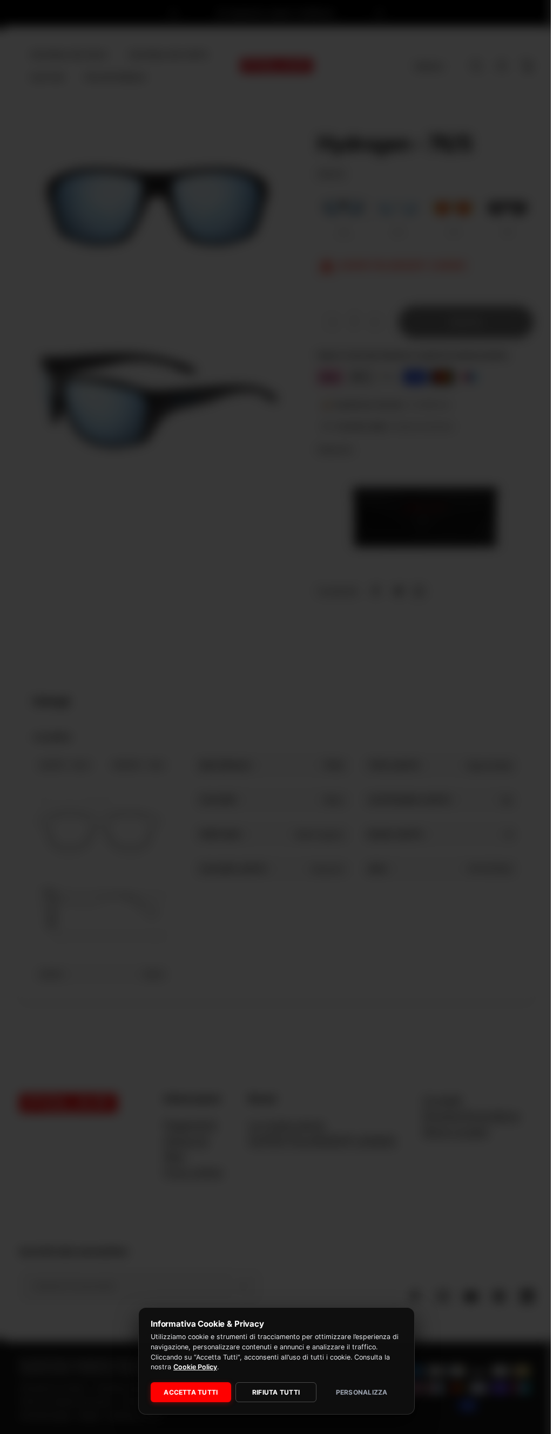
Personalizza (356, 1392)
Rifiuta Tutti (271, 1392)
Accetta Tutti (188, 1392)
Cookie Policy (193, 1367)
